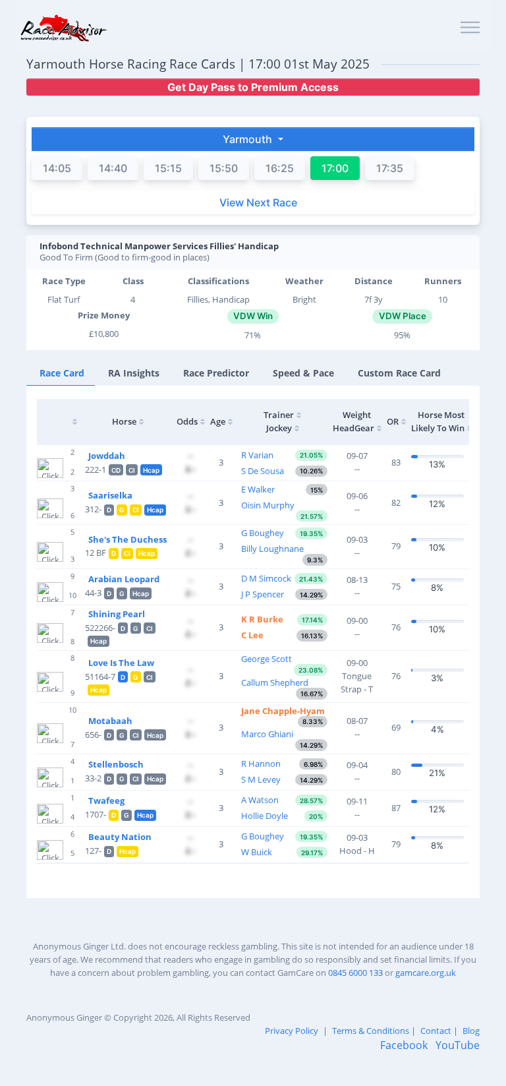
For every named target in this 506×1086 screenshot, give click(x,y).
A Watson (260, 800)
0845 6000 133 (355, 973)
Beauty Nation (120, 837)
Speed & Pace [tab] (303, 373)
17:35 (389, 168)
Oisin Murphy (268, 505)
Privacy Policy (291, 1031)
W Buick (256, 852)
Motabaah (110, 721)
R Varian (257, 455)
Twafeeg (106, 800)
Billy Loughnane (272, 549)
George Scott (266, 659)
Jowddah (106, 456)
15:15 (168, 168)
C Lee (252, 635)
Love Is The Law (121, 663)
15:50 (224, 168)
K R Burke (262, 619)
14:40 (113, 168)
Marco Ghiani (267, 734)
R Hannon (261, 763)
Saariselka (110, 495)
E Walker (258, 489)
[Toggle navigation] (470, 28)
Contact (435, 1031)
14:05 (57, 168)
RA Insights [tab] (133, 373)
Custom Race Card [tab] (399, 373)
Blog (471, 1031)
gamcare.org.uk (425, 973)
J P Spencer (262, 594)
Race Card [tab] (62, 373)
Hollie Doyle (264, 816)
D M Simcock (266, 578)
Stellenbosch (116, 764)
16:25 (280, 168)
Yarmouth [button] (249, 139)
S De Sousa (262, 471)
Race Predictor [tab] (216, 373)
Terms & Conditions (370, 1031)
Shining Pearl (116, 614)
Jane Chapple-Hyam (283, 711)
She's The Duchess (127, 539)
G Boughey (262, 533)
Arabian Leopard (123, 579)
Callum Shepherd (274, 682)
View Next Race (258, 202)
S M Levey (261, 779)
